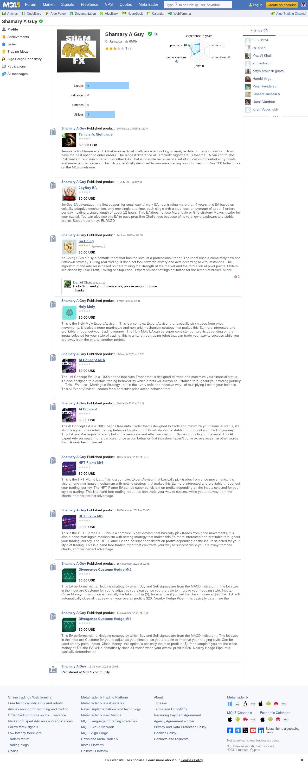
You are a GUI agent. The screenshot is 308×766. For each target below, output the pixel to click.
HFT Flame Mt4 (91, 462)
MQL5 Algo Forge (94, 733)
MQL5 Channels (239, 713)
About (158, 697)
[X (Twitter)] (245, 730)
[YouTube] (253, 730)
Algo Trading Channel (291, 13)
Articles (12, 13)
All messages (17, 74)
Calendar (158, 13)
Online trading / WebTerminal (30, 697)
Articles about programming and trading (38, 709)
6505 (133, 41)
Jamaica (115, 41)
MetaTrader (148, 4)
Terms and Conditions (170, 709)
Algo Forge (58, 13)
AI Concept (88, 409)
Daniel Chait (82, 282)
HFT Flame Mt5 (91, 516)
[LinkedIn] (261, 730)
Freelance (89, 4)
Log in (257, 5)
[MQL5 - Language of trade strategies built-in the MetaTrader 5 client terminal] (11, 5)
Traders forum (19, 739)
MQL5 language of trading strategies (109, 721)
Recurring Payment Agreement (177, 715)
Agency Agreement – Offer (174, 721)
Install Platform (92, 745)
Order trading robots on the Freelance (37, 715)
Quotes (126, 4)
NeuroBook (135, 13)
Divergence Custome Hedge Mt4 (105, 619)
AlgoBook (111, 13)
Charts (13, 751)
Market (48, 4)
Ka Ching (86, 241)
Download (99, 739)
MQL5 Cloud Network (97, 727)
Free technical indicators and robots (35, 703)
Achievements (18, 37)
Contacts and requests (171, 739)
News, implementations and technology (111, 709)
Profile (12, 29)
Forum (30, 4)
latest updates (102, 703)
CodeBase (34, 13)
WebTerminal (182, 13)
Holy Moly (87, 307)
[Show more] (275, 116)
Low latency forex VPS (25, 733)
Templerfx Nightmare (96, 134)
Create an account (282, 5)
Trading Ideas (17, 51)
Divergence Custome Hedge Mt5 (105, 569)
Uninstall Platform (94, 751)
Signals (67, 4)
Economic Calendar (275, 713)
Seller (11, 44)
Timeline (160, 703)
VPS (109, 4)
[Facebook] (230, 730)
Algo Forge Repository (24, 59)
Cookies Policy (165, 733)
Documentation (85, 13)
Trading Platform (104, 697)
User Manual (101, 715)
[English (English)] (303, 2)
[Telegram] (238, 730)
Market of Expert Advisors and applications (40, 721)
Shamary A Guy (73, 128)
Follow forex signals (23, 727)
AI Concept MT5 (92, 360)
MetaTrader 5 (237, 697)
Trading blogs (18, 745)
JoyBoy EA (88, 188)
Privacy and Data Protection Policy (180, 727)
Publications (16, 66)
